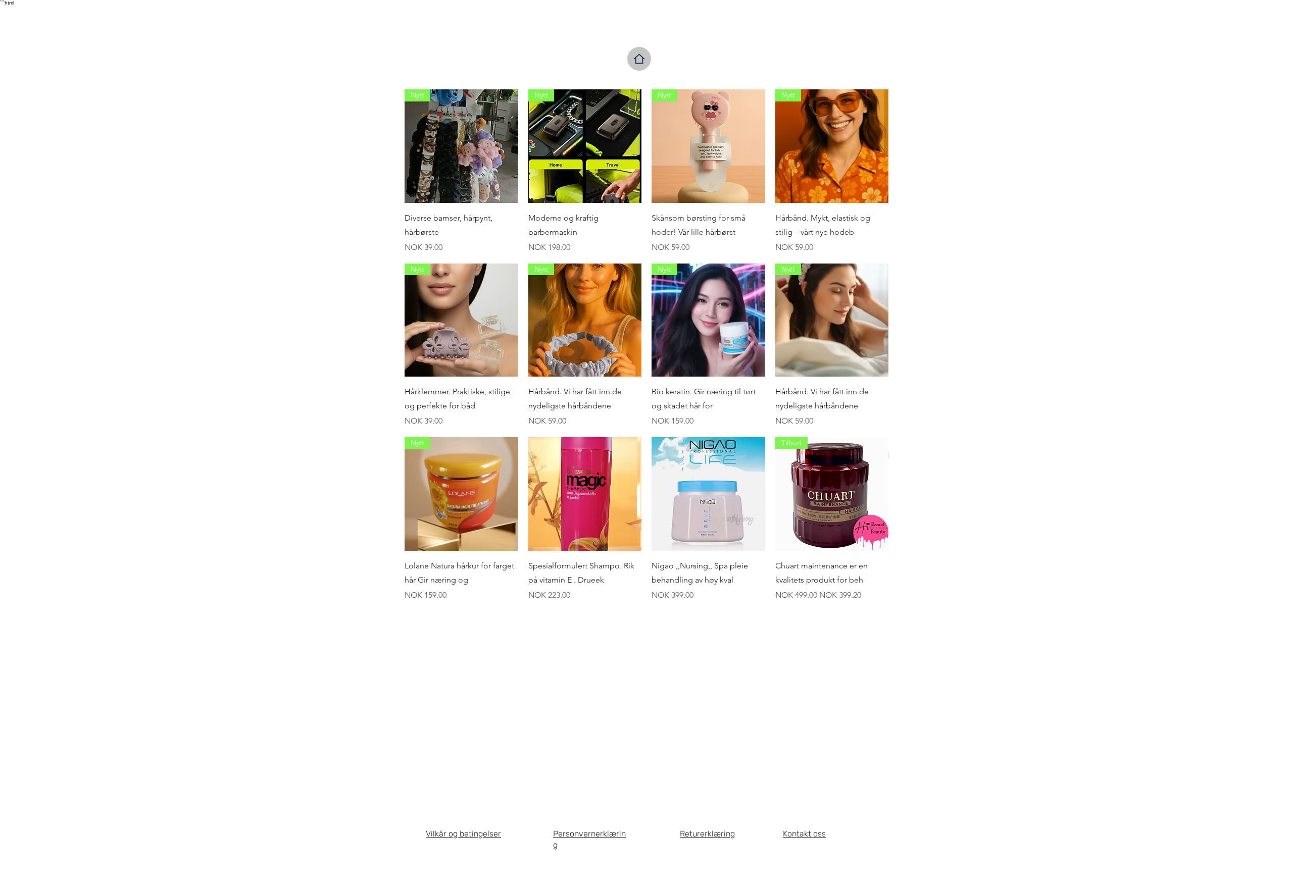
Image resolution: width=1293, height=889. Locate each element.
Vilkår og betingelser (463, 834)
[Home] (639, 59)
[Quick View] (585, 494)
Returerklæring (707, 834)
